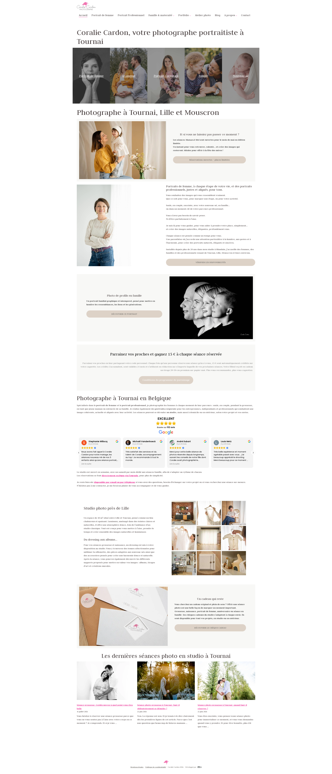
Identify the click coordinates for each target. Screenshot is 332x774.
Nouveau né (241, 75)
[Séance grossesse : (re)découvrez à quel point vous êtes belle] (105, 680)
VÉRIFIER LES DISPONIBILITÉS (211, 262)
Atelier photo (203, 15)
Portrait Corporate (166, 75)
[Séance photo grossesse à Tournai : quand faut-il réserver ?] (226, 680)
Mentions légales (136, 767)
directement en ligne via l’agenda (120, 475)
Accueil (83, 15)
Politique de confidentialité (155, 767)
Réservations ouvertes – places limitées (209, 159)
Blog (217, 15)
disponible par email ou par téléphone (114, 482)
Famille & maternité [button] (160, 15)
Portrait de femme (103, 15)
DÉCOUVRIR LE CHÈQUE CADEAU (210, 627)
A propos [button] (229, 15)
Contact (245, 15)
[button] (253, 453)
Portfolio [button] (183, 15)
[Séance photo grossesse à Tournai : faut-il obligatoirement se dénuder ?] (166, 680)
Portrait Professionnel (131, 15)
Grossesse (128, 75)
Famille (203, 75)
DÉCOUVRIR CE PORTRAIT (124, 314)
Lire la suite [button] (86, 464)
